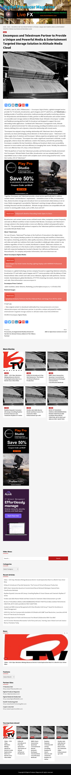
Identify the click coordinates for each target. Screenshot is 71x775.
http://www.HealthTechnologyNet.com (14, 704)
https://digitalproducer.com (11, 694)
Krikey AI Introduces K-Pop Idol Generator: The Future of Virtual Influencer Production (35, 377)
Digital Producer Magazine (29, 7)
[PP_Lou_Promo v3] (35, 177)
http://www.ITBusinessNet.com (12, 689)
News (5, 32)
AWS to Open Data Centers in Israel (56, 331)
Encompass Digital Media (40, 109)
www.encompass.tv (29, 280)
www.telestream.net (50, 251)
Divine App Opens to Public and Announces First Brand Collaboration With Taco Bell (29, 618)
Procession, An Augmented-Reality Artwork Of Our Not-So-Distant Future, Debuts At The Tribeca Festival (19, 333)
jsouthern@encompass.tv (41, 287)
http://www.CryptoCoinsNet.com (13, 709)
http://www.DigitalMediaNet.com (13, 699)
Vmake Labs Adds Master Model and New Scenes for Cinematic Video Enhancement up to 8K (35, 412)
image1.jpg (8, 304)
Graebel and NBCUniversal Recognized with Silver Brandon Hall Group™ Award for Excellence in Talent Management (33, 608)
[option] (35, 651)
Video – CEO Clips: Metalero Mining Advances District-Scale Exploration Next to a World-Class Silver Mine (12, 377)
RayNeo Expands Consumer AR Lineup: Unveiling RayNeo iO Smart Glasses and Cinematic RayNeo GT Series (13, 412)
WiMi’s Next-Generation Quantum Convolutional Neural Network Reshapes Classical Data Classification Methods (57, 378)
